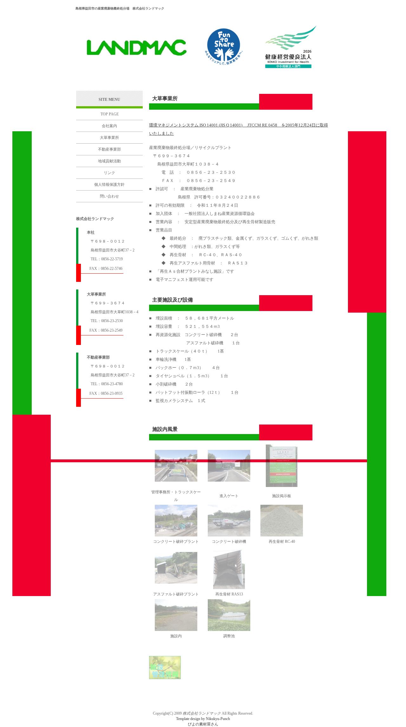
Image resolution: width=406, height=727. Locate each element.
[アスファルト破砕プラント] (176, 582)
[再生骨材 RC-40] (281, 535)
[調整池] (229, 629)
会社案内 (109, 126)
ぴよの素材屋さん (203, 724)
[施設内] (176, 629)
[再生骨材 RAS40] (229, 588)
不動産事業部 (109, 149)
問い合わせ (109, 196)
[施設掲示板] (282, 486)
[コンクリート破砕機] (229, 535)
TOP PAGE (110, 114)
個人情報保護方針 (109, 184)
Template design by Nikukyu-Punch (203, 719)
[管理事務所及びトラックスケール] (176, 480)
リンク (109, 173)
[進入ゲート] (229, 480)
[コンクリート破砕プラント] (176, 535)
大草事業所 (109, 137)
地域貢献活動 (109, 161)
